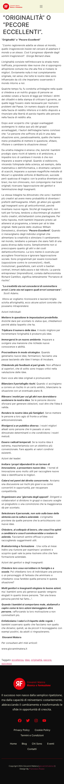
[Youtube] (44, 720)
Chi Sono (37, 743)
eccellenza (18, 659)
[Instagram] (36, 720)
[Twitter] (28, 720)
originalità (36, 659)
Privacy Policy (22, 729)
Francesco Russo (37, 769)
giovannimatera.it (47, 766)
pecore (47, 659)
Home (13, 743)
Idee (27, 659)
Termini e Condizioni (32, 735)
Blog (24, 743)
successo (6, 663)
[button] (41, 6)
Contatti (32, 748)
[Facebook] (20, 720)
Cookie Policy (42, 729)
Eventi (50, 743)
